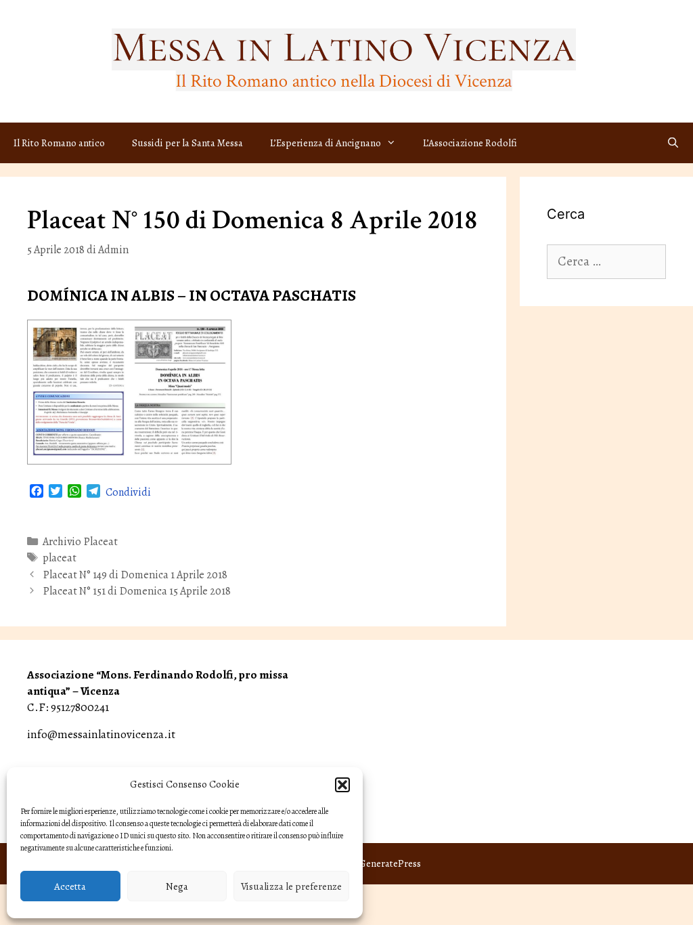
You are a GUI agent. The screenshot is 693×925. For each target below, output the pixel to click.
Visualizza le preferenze (291, 886)
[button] (342, 785)
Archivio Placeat (80, 541)
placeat (59, 558)
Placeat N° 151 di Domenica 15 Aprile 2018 (137, 591)
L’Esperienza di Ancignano (325, 143)
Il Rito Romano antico (59, 143)
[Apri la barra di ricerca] (673, 143)
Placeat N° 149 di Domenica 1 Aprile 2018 (135, 574)
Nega (177, 886)
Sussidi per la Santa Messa (187, 143)
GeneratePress (390, 863)
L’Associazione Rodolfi (470, 143)
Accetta (70, 886)
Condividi (128, 492)
